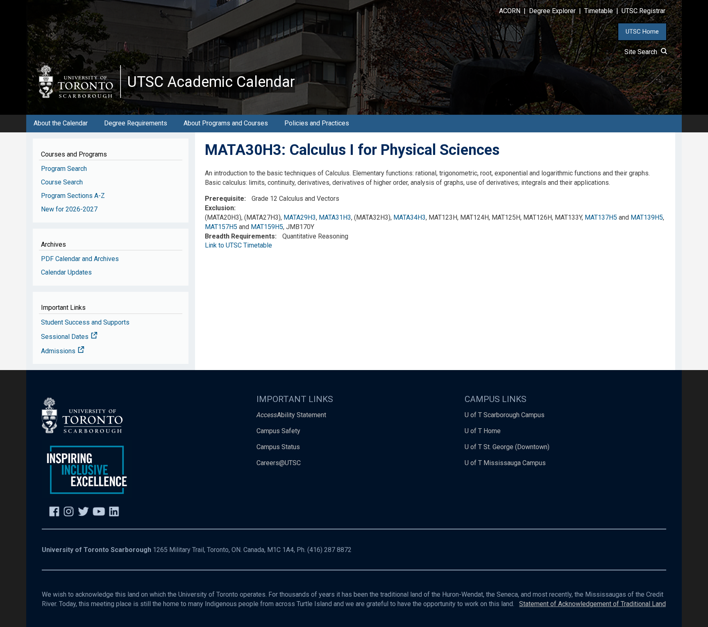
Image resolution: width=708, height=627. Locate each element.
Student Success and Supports (85, 322)
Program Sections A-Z (73, 196)
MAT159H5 (267, 227)
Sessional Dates (65, 337)
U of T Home (483, 431)
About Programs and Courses (226, 123)
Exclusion (219, 208)
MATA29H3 (300, 217)
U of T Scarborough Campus (505, 415)
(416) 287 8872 (329, 550)
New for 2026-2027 (69, 209)
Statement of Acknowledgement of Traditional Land (592, 604)
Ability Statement (291, 415)
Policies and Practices (316, 123)
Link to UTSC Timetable (238, 245)
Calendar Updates (66, 272)
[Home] (80, 81)
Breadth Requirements (240, 236)
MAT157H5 (221, 227)
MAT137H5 (601, 217)
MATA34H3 (409, 217)
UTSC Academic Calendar (211, 82)
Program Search (64, 169)
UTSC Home (642, 31)
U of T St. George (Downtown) (507, 447)
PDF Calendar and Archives (80, 259)
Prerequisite (224, 198)
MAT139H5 (647, 217)
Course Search (62, 182)
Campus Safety (278, 431)
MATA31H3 (335, 217)
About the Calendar (61, 123)
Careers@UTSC (278, 463)
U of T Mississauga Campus (505, 463)
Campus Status (278, 447)
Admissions (59, 351)
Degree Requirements (135, 123)
